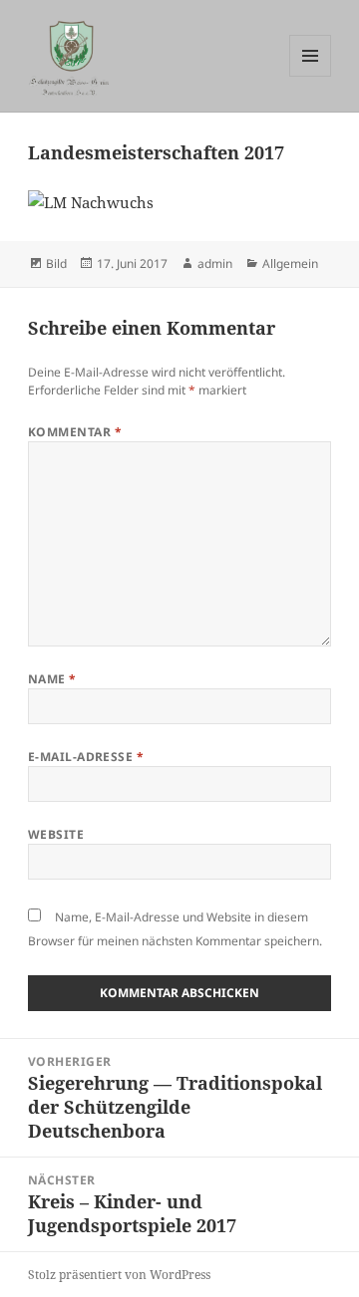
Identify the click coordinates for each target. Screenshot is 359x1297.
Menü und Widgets (310, 76)
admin (214, 263)
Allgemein (290, 263)
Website (56, 834)
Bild (56, 263)
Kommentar (75, 431)
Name (52, 678)
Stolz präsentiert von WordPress (119, 1274)
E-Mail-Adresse (86, 756)
